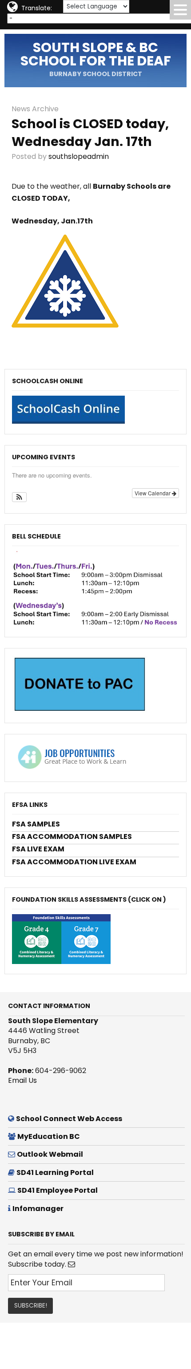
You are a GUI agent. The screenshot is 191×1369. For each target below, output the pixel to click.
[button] (19, 497)
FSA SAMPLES (36, 824)
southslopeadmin (78, 156)
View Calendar (153, 493)
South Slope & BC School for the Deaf (95, 54)
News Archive (35, 109)
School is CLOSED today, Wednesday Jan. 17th (90, 132)
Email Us (22, 1080)
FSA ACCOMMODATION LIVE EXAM (74, 862)
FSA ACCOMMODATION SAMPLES (72, 836)
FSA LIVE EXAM (38, 849)
